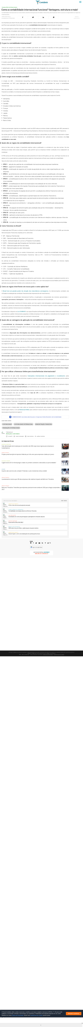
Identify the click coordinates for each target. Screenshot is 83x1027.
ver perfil (10, 436)
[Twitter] (36, 543)
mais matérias (30, 436)
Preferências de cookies (59, 654)
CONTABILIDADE (7, 424)
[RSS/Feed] (50, 543)
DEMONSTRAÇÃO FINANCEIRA (43, 424)
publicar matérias (41, 436)
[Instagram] (31, 543)
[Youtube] (39, 543)
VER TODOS (64, 500)
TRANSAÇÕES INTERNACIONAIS (11, 428)
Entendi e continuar (73, 1013)
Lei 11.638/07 (21, 311)
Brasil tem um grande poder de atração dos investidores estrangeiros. (26, 291)
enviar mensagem (20, 436)
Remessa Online (24, 409)
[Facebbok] (33, 543)
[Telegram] (45, 543)
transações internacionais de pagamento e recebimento (46, 376)
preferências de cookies (36, 1015)
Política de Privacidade (18, 1015)
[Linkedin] (42, 543)
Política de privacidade (48, 654)
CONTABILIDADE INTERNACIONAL (23, 424)
